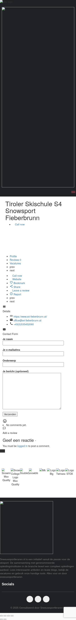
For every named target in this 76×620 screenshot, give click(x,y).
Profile (13, 256)
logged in (22, 446)
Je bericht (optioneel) (16, 371)
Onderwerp (9, 360)
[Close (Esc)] (1, 615)
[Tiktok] (46, 599)
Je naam (8, 339)
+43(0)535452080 (24, 324)
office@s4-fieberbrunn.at (27, 320)
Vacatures (16, 263)
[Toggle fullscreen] (8, 615)
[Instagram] (38, 599)
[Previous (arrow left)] (1, 619)
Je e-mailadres (11, 349)
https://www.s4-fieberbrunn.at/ (30, 316)
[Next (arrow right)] (5, 619)
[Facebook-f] (30, 599)
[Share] (5, 615)
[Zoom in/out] (12, 615)
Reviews (15, 259)
